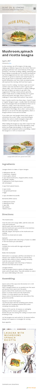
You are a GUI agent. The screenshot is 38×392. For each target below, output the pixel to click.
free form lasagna (8, 104)
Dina (10, 63)
